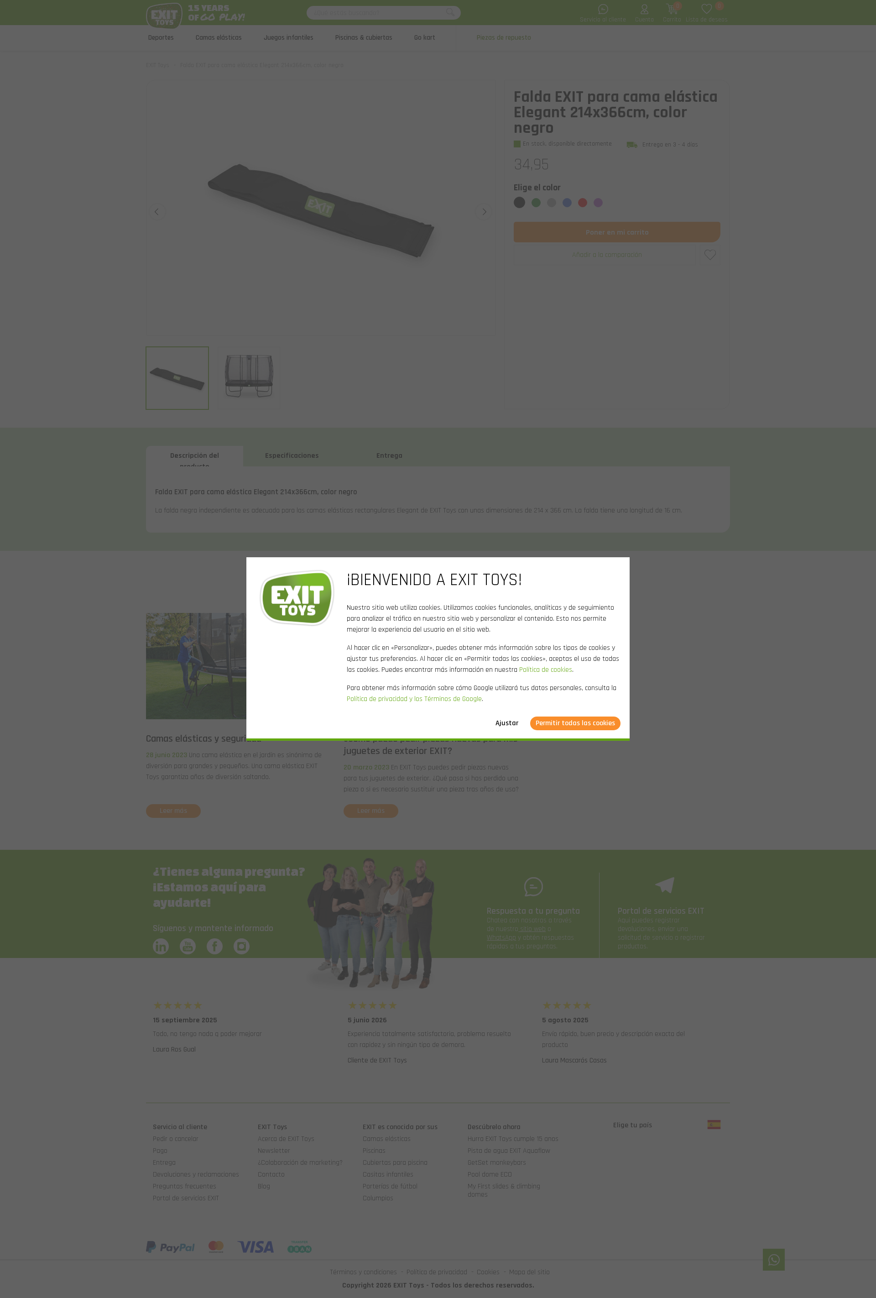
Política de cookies (545, 670)
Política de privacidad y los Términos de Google (414, 699)
